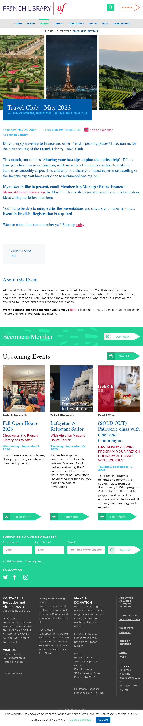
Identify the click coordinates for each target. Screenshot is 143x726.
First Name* (11, 542)
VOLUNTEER (126, 628)
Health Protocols (12, 674)
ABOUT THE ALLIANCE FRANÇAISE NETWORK (126, 602)
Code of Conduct (125, 642)
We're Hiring (121, 24)
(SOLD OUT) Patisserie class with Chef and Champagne (119, 431)
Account (128, 8)
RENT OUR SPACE (129, 620)
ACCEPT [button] (103, 720)
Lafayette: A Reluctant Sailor (67, 426)
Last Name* (43, 542)
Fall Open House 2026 (20, 426)
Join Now (122, 337)
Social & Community (15, 415)
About (18, 24)
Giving (93, 24)
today (80, 224)
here (73, 310)
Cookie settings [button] (80, 720)
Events (44, 24)
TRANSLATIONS (128, 615)
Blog (104, 24)
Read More (22, 517)
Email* (71, 542)
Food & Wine (106, 415)
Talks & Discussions (62, 415)
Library (58, 24)
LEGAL (123, 652)
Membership (76, 24)
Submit (125, 550)
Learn (31, 24)
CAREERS (125, 633)
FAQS (122, 657)
